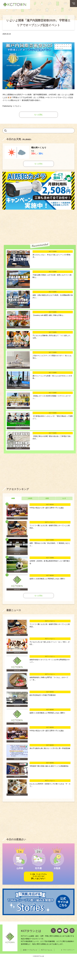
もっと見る (38, 164)
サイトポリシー (68, 950)
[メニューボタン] (73, 3)
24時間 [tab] (30, 498)
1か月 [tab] (64, 498)
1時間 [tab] (13, 498)
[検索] (5, 130)
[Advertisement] (38, 226)
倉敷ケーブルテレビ (30, 950)
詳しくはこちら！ (38, 876)
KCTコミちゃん (46, 950)
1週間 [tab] (47, 498)
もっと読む (38, 115)
